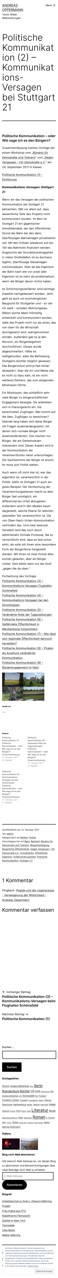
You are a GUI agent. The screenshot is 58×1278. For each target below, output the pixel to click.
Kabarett (5, 1111)
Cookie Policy (32, 1266)
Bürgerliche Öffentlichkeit (15, 849)
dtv (20, 1096)
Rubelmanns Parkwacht (16, 1215)
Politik (32, 837)
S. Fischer (50, 1118)
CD (32, 1091)
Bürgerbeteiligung (39, 845)
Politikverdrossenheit (24, 856)
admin (10, 833)
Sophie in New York (13, 1220)
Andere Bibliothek (19, 1086)
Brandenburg (10, 1091)
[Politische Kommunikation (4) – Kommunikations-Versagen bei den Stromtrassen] (15, 787)
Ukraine (30, 1123)
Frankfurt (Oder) (10, 1100)
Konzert (12, 1111)
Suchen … (8, 1047)
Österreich (15, 1127)
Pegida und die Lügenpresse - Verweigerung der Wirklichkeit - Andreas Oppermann (28, 895)
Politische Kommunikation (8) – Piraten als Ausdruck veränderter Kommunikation (27, 653)
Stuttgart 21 (26, 860)
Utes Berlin (8, 1230)
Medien (24, 837)
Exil (36, 1096)
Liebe (29, 1111)
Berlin (38, 1086)
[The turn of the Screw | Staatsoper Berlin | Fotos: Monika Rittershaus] (11, 1143)
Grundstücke (27, 853)
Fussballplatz (33, 1100)
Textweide (8, 1225)
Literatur (40, 1110)
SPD (4, 1122)
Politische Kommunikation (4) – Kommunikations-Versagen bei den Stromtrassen (25, 600)
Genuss (47, 1100)
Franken (42, 1096)
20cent (5, 1086)
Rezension (28, 1118)
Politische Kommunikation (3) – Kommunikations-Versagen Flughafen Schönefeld (27, 585)
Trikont (8, 1123)
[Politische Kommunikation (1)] (15, 749)
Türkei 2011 (23, 1123)
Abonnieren (14, 1185)
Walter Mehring (11, 1235)
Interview (44, 1104)
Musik (52, 1110)
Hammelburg (19, 1104)
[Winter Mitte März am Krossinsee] (29, 1143)
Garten (41, 1100)
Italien (52, 1104)
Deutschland (45, 1092)
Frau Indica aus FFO (14, 1210)
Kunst (23, 1111)
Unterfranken (38, 1123)
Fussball (23, 1100)
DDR (37, 1091)
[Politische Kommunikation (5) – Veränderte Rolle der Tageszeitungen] (40, 751)
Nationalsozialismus (9, 1118)
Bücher (25, 1091)
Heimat (36, 1104)
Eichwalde (28, 1095)
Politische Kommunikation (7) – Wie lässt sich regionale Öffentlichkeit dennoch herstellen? (29, 638)
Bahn (27, 841)
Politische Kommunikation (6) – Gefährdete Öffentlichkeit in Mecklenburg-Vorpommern (22, 624)
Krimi (18, 1111)
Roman (39, 1117)
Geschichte (7, 1104)
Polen (20, 1117)
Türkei (15, 1122)
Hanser (30, 1105)
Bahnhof (35, 841)
